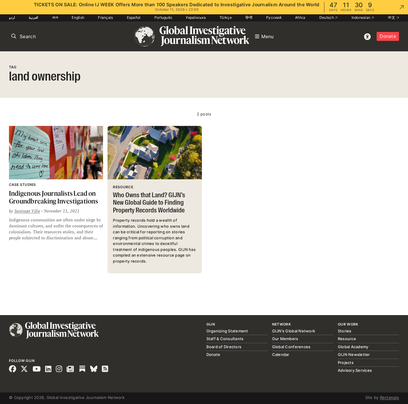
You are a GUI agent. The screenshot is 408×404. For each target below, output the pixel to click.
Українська (196, 17)
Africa (300, 17)
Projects (346, 362)
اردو (12, 17)
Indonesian (362, 17)
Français (105, 17)
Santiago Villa (27, 211)
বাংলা (55, 17)
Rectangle (389, 397)
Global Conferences (291, 346)
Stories (345, 331)
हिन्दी (249, 17)
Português (163, 17)
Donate (388, 36)
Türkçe (226, 17)
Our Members (285, 338)
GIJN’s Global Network (293, 331)
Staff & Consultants (225, 338)
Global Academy (353, 346)
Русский (273, 17)
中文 (392, 17)
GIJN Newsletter (354, 354)
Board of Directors (224, 346)
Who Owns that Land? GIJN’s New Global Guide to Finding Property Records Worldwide (149, 203)
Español (134, 17)
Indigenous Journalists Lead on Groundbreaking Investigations (53, 197)
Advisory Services (355, 370)
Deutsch (327, 17)
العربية (33, 17)
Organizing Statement (227, 331)
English (78, 17)
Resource (347, 338)
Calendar (280, 354)
